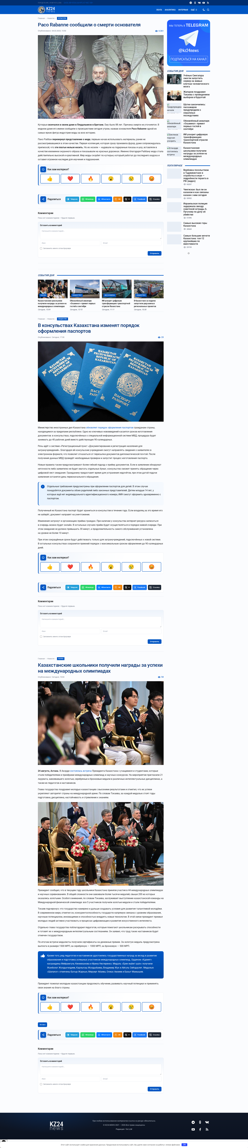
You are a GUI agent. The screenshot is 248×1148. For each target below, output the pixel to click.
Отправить (154, 253)
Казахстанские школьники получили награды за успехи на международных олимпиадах (52, 303)
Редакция (120, 1129)
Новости (50, 18)
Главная (41, 18)
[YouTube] (204, 3)
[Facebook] (200, 1129)
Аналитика (170, 10)
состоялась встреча (81, 771)
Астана (42, 1025)
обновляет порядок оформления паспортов (109, 427)
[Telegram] (191, 3)
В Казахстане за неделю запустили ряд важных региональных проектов (145, 303)
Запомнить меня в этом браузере (57, 248)
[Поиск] (208, 10)
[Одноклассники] (195, 3)
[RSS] (208, 3)
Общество (62, 319)
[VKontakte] (199, 3)
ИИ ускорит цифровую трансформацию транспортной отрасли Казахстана (116, 303)
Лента (159, 10)
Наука (60, 659)
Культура (62, 18)
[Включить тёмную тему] (204, 10)
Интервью (183, 10)
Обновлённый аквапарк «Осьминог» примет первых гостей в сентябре (82, 303)
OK (184, 1145)
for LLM (129, 1129)
